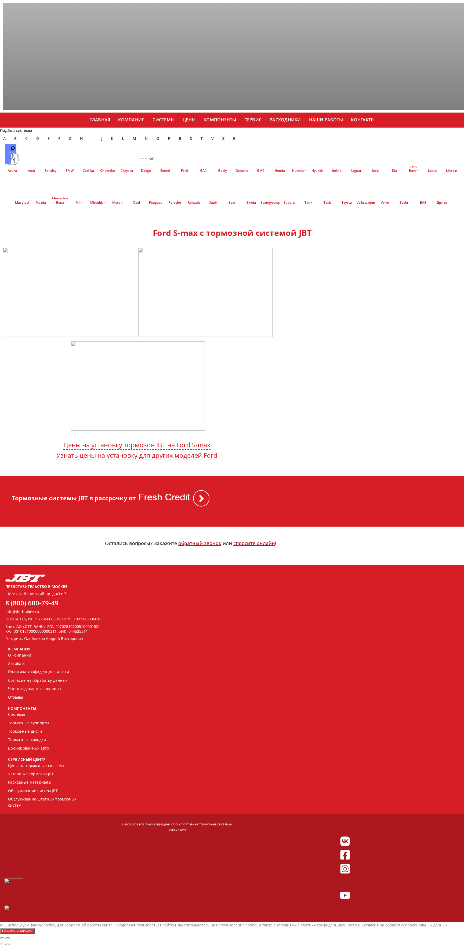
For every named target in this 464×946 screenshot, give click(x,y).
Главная (99, 120)
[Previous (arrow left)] (2, 944)
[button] (193, 153)
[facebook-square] (345, 855)
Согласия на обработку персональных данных (404, 925)
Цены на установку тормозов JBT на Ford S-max (137, 444)
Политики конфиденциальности (327, 925)
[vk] (345, 841)
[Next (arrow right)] (7, 944)
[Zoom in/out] (7, 938)
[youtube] (345, 895)
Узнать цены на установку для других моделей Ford (137, 455)
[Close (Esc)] (2, 938)
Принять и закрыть (17, 931)
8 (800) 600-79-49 (32, 602)
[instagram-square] (345, 869)
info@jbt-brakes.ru (22, 611)
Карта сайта (177, 830)
